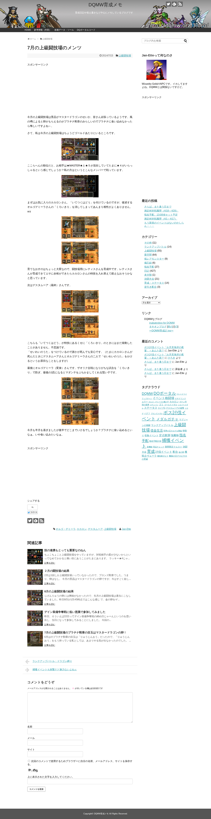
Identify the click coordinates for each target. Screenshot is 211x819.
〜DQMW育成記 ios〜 (161, 330)
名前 (29, 726)
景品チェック (158, 447)
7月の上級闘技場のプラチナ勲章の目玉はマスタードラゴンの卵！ (85, 632)
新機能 (149, 447)
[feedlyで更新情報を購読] (174, 4)
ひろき (171, 357)
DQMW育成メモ (105, 4)
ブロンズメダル (157, 413)
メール (31, 738)
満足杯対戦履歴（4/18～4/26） (161, 210)
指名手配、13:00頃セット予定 (161, 214)
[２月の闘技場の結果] (35, 577)
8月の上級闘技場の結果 (59, 591)
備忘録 (148, 262)
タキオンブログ (158, 326)
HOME (28, 30)
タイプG (161, 408)
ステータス (150, 407)
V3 (176, 326)
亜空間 (148, 254)
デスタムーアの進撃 (175, 408)
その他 (148, 242)
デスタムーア (95, 529)
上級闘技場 (125, 55)
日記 (146, 270)
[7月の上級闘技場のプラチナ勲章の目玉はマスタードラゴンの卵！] (35, 639)
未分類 (148, 275)
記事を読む (49, 563)
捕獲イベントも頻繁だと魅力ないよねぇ (54, 669)
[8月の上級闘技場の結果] (35, 597)
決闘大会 (149, 279)
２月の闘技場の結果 (56, 570)
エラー (145, 402)
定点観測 (164, 435)
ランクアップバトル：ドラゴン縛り (52, 661)
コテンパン (154, 405)
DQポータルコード (86, 30)
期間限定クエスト (173, 447)
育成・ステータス (154, 283)
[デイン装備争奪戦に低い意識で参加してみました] (35, 618)
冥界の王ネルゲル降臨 (172, 431)
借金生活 (156, 430)
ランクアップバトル (155, 246)
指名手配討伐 (155, 441)
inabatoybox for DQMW (162, 323)
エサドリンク (180, 398)
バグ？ (147, 413)
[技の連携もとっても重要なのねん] (35, 556)
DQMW (147, 393)
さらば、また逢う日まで (157, 206)
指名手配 (149, 266)
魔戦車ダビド (162, 456)
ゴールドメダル (170, 405)
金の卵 (181, 452)
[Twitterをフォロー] (168, 4)
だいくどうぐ (182, 394)
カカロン (82, 529)
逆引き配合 (150, 287)
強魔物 (175, 435)
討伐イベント (163, 451)
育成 (151, 451)
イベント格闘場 (163, 398)
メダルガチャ (167, 419)
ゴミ (161, 404)
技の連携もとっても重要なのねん (65, 550)
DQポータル (165, 393)
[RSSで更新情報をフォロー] (180, 4)
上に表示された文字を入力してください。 (50, 777)
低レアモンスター (154, 258)
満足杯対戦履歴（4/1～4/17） (160, 218)
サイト (31, 749)
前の (170, 326)
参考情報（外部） (42, 30)
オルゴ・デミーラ (66, 529)
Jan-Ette (126, 529)
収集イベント (151, 435)
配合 (175, 451)
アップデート (147, 398)
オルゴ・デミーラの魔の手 (158, 402)
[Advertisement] (80, 88)
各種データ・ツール (64, 30)
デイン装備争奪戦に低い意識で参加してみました (75, 611)
